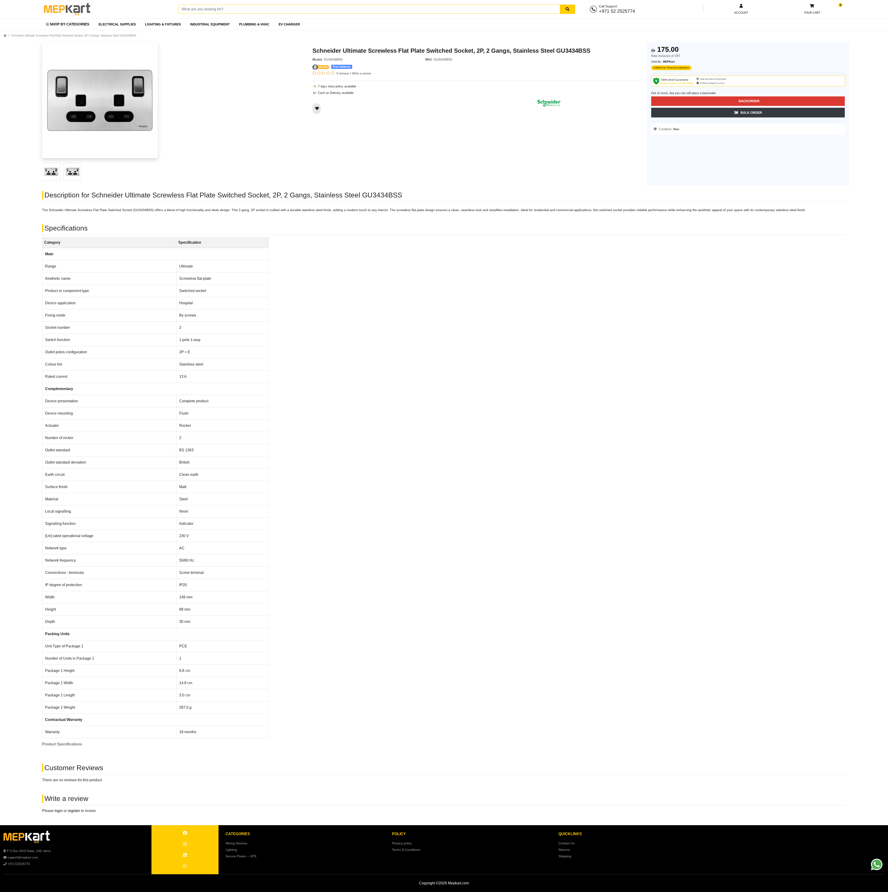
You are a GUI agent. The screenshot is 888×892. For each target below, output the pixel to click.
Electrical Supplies (117, 24)
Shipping (564, 856)
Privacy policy (402, 843)
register (74, 811)
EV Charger (289, 24)
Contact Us (566, 843)
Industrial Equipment (210, 24)
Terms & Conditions (406, 850)
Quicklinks (570, 834)
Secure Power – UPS (240, 856)
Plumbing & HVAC (254, 24)
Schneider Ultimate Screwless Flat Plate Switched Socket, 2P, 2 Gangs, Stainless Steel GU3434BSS (73, 35)
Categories (237, 834)
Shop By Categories (69, 24)
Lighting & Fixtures (163, 24)
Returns (564, 850)
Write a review (361, 73)
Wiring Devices (236, 843)
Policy (399, 834)
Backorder (749, 101)
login (59, 811)
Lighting (231, 850)
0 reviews (342, 73)
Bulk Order (751, 112)
